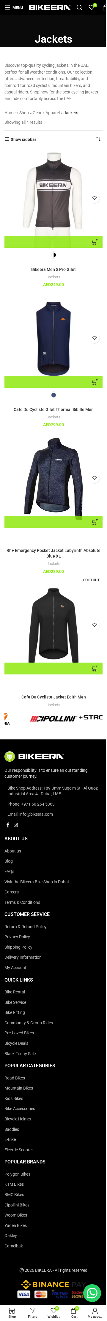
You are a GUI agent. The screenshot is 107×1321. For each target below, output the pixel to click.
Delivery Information (23, 957)
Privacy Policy (17, 936)
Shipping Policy (18, 947)
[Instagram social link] (16, 825)
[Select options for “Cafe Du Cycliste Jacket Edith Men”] (53, 668)
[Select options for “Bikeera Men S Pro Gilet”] (53, 242)
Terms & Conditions (22, 902)
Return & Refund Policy (25, 926)
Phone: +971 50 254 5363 (31, 804)
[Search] (80, 7)
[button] (53, 522)
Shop (24, 112)
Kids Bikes (13, 1098)
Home (9, 112)
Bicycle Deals (16, 1043)
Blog (8, 861)
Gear (37, 112)
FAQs (9, 871)
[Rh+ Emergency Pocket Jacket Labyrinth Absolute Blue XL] (53, 479)
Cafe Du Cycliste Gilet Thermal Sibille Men (54, 409)
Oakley (10, 1235)
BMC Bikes (14, 1194)
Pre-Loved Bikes (19, 1033)
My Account (15, 967)
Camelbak (13, 1246)
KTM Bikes (14, 1184)
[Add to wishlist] (94, 198)
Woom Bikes (15, 1215)
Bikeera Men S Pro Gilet (53, 269)
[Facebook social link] (8, 825)
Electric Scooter (18, 1149)
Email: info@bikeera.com (30, 814)
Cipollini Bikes (16, 1205)
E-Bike (10, 1139)
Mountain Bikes (18, 1088)
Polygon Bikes (17, 1174)
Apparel (52, 112)
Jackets (53, 277)
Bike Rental (14, 992)
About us (12, 851)
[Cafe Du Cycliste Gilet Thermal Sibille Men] (53, 339)
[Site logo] (50, 7)
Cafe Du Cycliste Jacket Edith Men (53, 697)
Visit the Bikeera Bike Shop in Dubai (36, 881)
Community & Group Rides (28, 1022)
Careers (11, 892)
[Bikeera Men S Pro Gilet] (53, 199)
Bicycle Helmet (17, 1119)
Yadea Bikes (15, 1225)
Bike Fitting (14, 1012)
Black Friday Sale (20, 1053)
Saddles (11, 1129)
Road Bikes (14, 1078)
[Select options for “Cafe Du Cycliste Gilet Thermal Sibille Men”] (53, 382)
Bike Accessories (19, 1108)
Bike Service (15, 1002)
